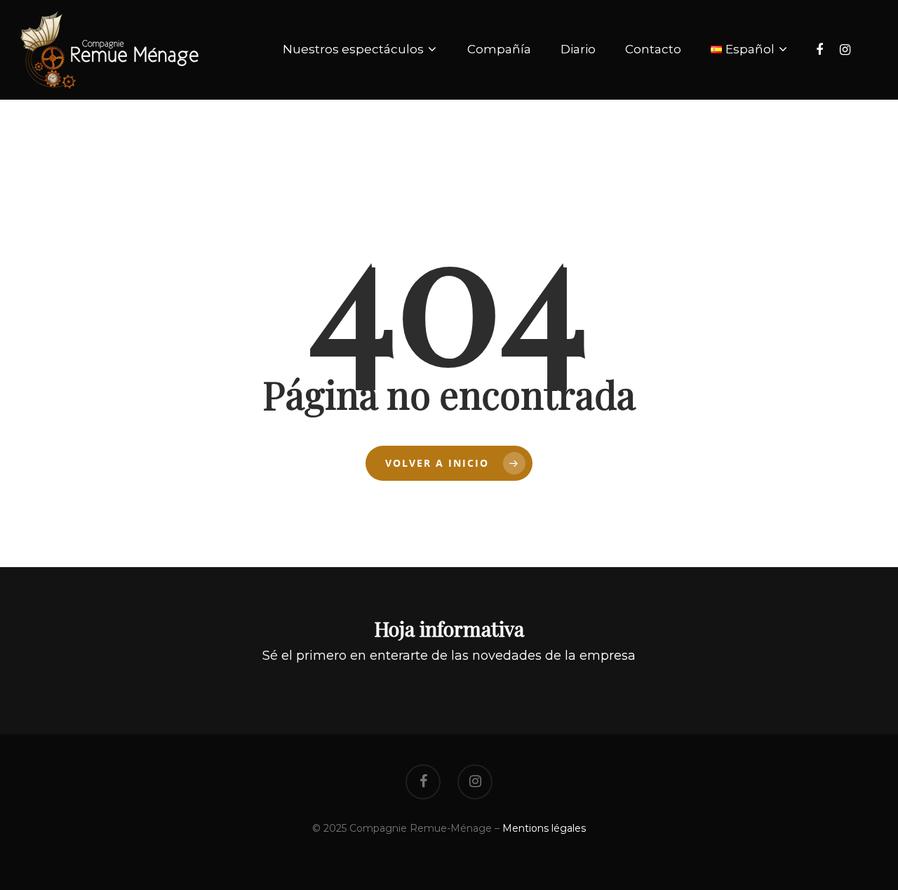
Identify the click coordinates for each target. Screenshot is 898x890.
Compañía (499, 49)
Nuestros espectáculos (353, 49)
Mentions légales (544, 828)
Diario (578, 49)
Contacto (653, 49)
